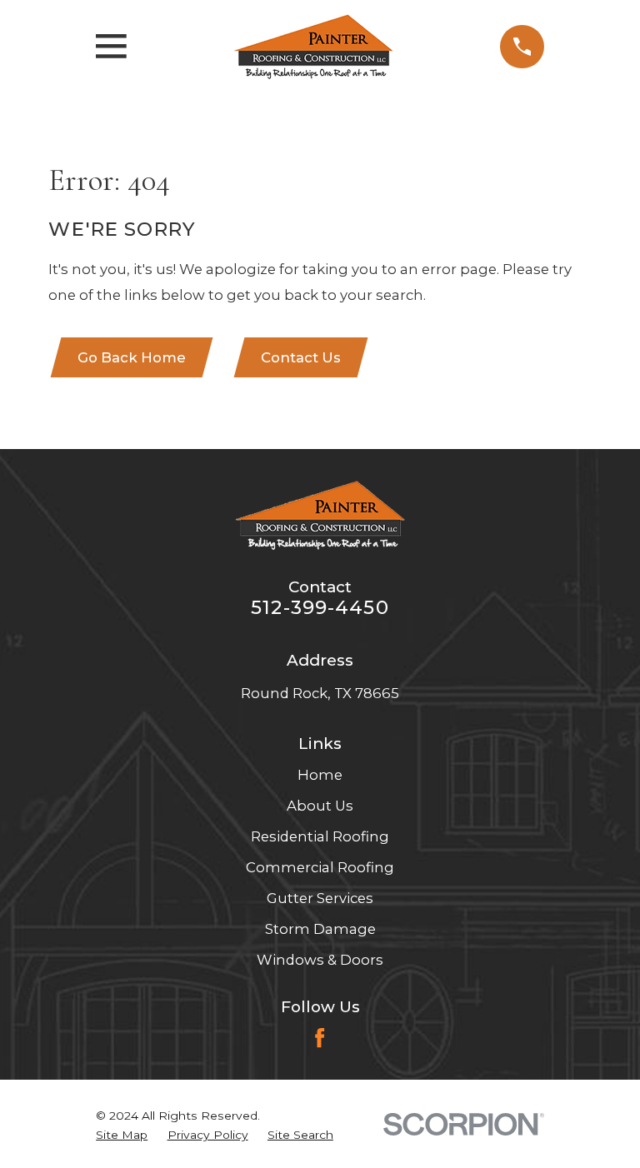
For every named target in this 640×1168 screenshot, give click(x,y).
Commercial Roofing (320, 867)
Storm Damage (320, 929)
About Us (320, 805)
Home (320, 774)
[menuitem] (122, 1135)
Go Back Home (132, 357)
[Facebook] (319, 1037)
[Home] (313, 46)
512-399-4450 (320, 607)
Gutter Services (320, 898)
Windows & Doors (320, 959)
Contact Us (301, 357)
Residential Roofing (320, 836)
